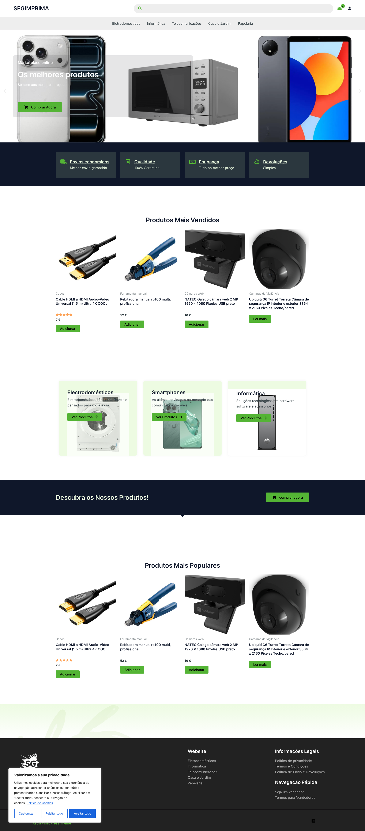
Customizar (27, 813)
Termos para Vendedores (295, 797)
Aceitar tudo (82, 813)
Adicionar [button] (67, 328)
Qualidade (144, 161)
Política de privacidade (293, 761)
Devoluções (275, 161)
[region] (54, 795)
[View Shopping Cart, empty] (339, 8)
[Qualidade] (128, 161)
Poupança (209, 161)
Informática (156, 23)
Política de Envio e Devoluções (300, 772)
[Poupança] (192, 161)
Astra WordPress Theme (52, 823)
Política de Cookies (40, 803)
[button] (233, 8)
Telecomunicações (187, 23)
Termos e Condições (291, 766)
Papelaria (245, 23)
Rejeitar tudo (54, 813)
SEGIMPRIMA (31, 8)
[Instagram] (313, 821)
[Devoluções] (256, 161)
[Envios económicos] (63, 161)
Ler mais (260, 319)
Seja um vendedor (289, 792)
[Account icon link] (349, 8)
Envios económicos (89, 161)
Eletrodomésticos (126, 23)
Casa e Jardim (219, 23)
